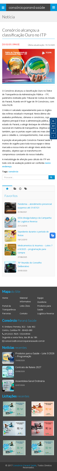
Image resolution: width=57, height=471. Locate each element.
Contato (23, 313)
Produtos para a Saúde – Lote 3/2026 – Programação (34, 355)
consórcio (13, 171)
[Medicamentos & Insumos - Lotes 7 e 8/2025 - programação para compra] (11, 249)
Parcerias (6, 313)
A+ (53, 126)
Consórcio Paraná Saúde (27, 7)
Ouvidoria (41, 302)
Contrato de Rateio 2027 (28, 367)
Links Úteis (25, 305)
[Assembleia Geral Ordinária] (8, 385)
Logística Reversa (45, 313)
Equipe (40, 297)
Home (5, 297)
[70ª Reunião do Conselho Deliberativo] (11, 267)
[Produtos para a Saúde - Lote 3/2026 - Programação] (8, 358)
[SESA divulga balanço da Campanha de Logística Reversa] (11, 222)
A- (53, 121)
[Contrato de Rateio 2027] (8, 372)
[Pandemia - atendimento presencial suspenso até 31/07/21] (11, 208)
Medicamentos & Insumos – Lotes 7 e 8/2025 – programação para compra (35, 249)
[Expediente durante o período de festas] (11, 236)
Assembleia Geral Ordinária (30, 381)
